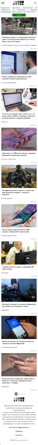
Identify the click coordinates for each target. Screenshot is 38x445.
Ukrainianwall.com (22, 440)
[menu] (2, 3)
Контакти (19, 435)
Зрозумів (19, 15)
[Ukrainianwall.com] (18, 3)
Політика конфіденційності (19, 427)
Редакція (19, 431)
